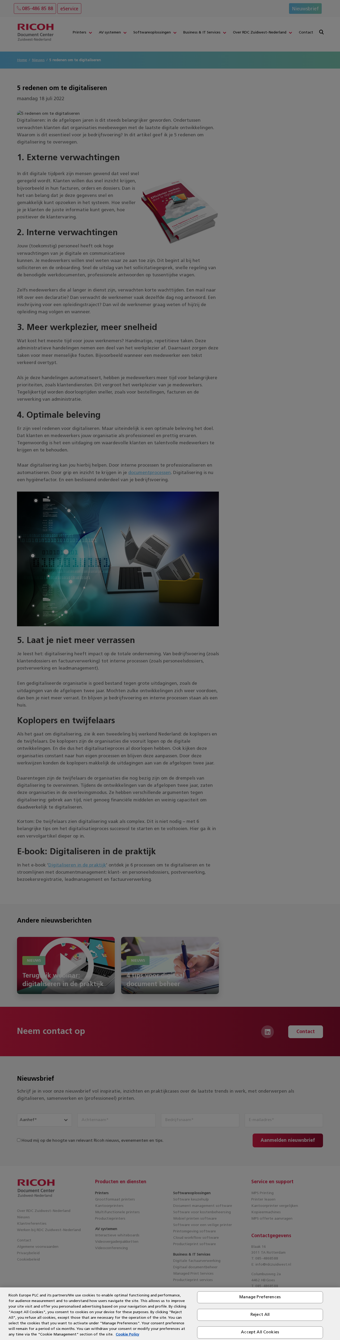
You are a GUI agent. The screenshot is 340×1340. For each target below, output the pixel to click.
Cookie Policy (127, 1335)
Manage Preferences (260, 1297)
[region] (170, 1313)
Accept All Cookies (260, 1332)
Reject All (260, 1315)
